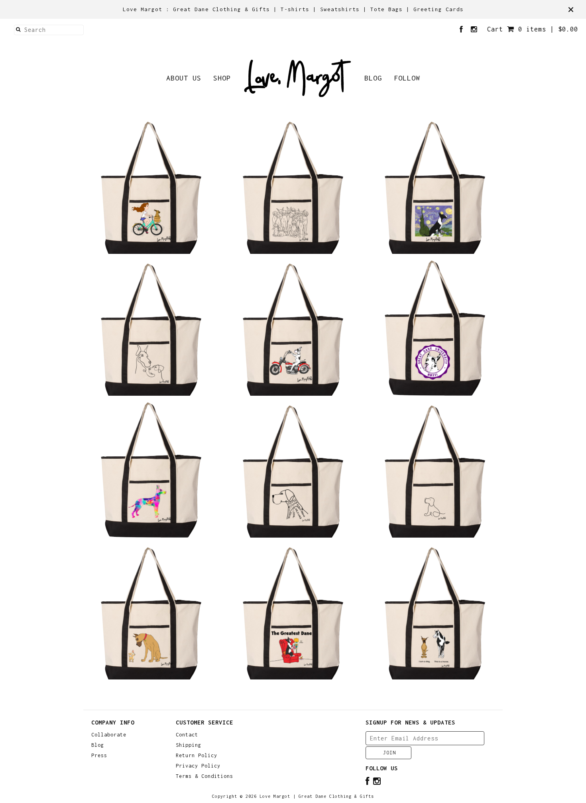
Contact (187, 735)
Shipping (188, 745)
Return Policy (196, 755)
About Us (183, 78)
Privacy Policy (198, 766)
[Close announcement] (571, 9)
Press (99, 755)
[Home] (297, 78)
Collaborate (108, 735)
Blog (373, 78)
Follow (407, 78)
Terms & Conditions (204, 776)
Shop (222, 78)
